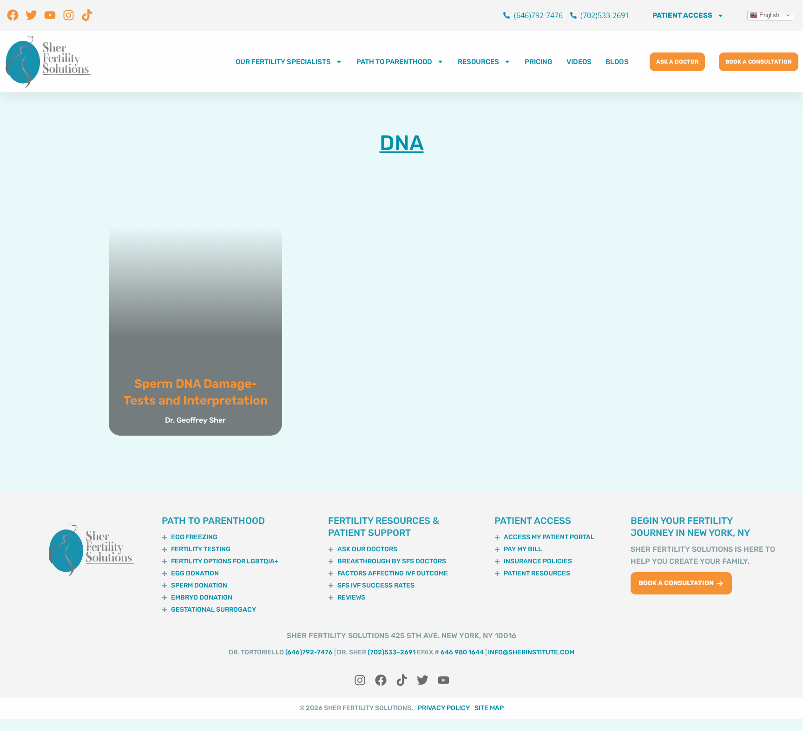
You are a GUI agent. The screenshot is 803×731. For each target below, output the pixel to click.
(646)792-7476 (309, 652)
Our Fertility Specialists (283, 62)
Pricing (539, 62)
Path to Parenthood (394, 62)
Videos (579, 62)
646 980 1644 (462, 652)
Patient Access (682, 15)
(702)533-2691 (391, 652)
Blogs (617, 62)
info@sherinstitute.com (531, 652)
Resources (478, 62)
